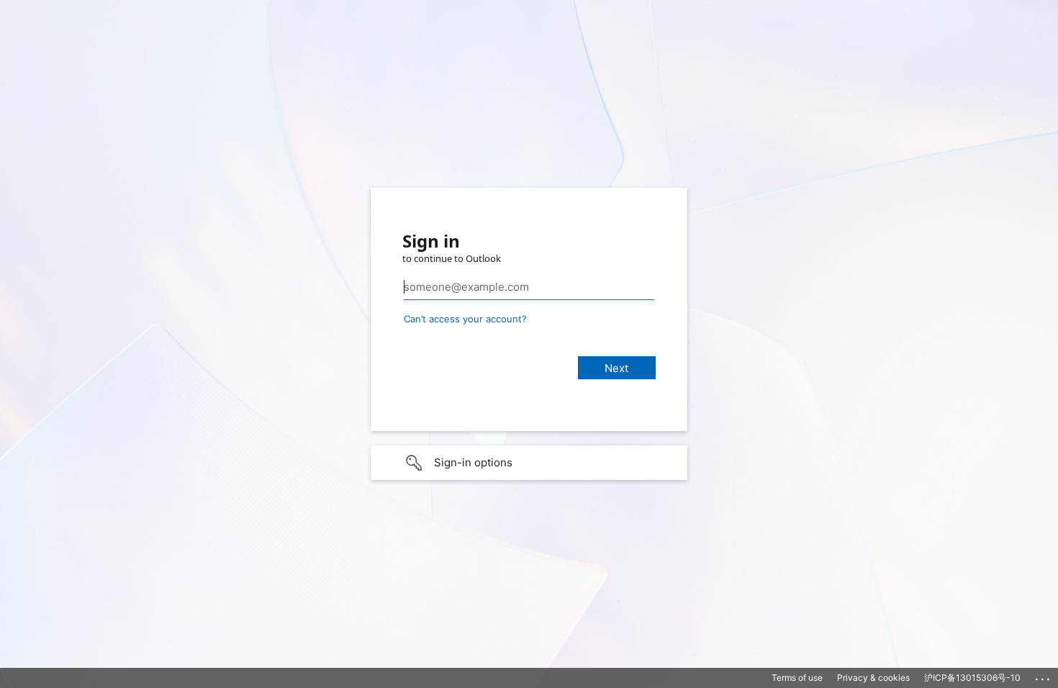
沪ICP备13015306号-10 (972, 677)
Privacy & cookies (873, 677)
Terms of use (797, 677)
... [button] (1043, 676)
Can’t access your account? (465, 319)
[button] (529, 462)
